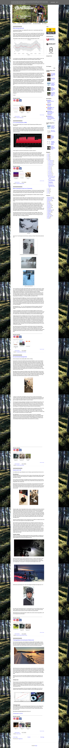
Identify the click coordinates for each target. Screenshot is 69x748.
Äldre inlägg (42, 737)
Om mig (19, 23)
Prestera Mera (49, 111)
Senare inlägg (15, 737)
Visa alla (54, 120)
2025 (48, 154)
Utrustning (18, 465)
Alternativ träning (19, 635)
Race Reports (49, 205)
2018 (48, 191)
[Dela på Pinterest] (25, 116)
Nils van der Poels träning (53, 131)
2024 (48, 155)
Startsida (14, 23)
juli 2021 (49, 167)
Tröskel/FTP (49, 212)
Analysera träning (19, 117)
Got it (57, 2)
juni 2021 (49, 168)
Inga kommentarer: (17, 116)
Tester (17, 733)
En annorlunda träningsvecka (20, 356)
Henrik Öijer (49, 104)
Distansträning (49, 200)
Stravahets (49, 206)
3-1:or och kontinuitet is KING (20, 122)
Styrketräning (49, 207)
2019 (48, 190)
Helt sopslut (49, 105)
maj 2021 (49, 169)
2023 (48, 156)
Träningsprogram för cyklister (26, 23)
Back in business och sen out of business (22, 188)
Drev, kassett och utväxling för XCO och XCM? (53, 74)
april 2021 (49, 171)
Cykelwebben (49, 116)
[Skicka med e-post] (22, 116)
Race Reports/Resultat (37, 23)
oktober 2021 (50, 163)
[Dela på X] (23, 116)
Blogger (36, 745)
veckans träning (22, 465)
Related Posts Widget (42, 462)
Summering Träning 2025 (53, 78)
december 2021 (50, 160)
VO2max (19, 733)
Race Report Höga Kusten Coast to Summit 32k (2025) (53, 94)
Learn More (53, 2)
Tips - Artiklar (44, 23)
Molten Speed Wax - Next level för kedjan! (53, 89)
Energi (22, 117)
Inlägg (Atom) (20, 738)
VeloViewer (49, 100)
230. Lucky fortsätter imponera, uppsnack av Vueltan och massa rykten (51, 118)
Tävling (48, 213)
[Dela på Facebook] (24, 116)
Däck (48, 201)
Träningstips (49, 211)
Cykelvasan (49, 199)
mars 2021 (50, 172)
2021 (48, 159)
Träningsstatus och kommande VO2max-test (23, 640)
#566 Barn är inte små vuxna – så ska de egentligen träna (50, 113)
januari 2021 (50, 175)
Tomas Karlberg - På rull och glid (50, 108)
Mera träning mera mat (18, 28)
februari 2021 (50, 173)
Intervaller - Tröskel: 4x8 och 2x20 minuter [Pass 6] (53, 143)
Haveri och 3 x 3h (17, 470)
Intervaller (22, 183)
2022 (48, 158)
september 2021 (50, 164)
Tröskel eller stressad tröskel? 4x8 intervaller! (53, 84)
